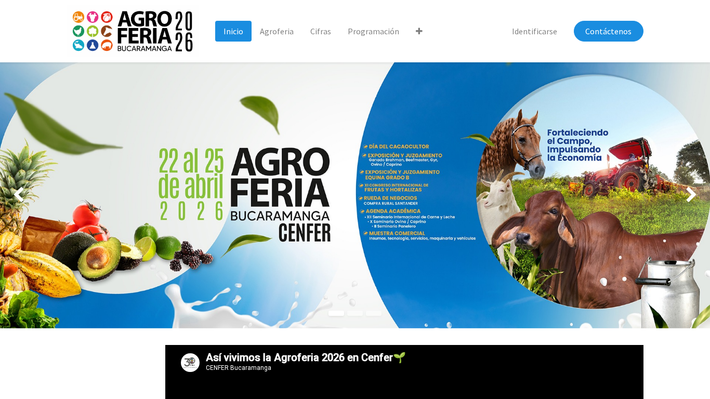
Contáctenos (608, 31)
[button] (419, 31)
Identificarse (534, 31)
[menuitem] (233, 31)
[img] (28, 195)
